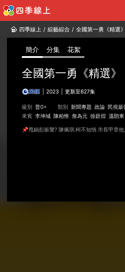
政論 (99, 107)
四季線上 (30, 29)
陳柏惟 (61, 116)
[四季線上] (26, 10)
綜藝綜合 (59, 29)
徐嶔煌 (98, 116)
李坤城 (43, 116)
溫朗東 (116, 116)
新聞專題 (81, 107)
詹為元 (80, 116)
